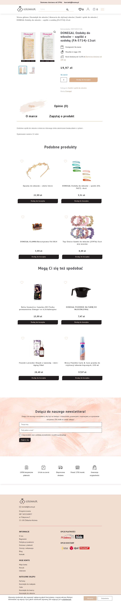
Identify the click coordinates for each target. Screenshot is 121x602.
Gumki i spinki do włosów (86, 17)
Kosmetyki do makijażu (27, 584)
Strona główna (23, 17)
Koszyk (21, 568)
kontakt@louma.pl (71, 2)
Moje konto (23, 565)
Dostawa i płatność (26, 545)
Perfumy (22, 581)
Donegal (68, 91)
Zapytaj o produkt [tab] (61, 116)
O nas (21, 536)
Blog (21, 551)
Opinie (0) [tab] (61, 106)
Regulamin (23, 539)
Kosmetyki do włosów (39, 17)
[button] (54, 32)
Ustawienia (105, 598)
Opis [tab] (32, 106)
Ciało (21, 587)
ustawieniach (66, 599)
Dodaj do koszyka (83, 80)
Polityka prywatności (26, 542)
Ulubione (22, 571)
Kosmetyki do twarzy (26, 590)
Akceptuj (90, 598)
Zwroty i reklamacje (26, 548)
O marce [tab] (31, 116)
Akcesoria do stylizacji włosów (62, 17)
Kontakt (21, 554)
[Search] (67, 9)
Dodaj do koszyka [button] (38, 201)
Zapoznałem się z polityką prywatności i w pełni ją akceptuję (44, 435)
